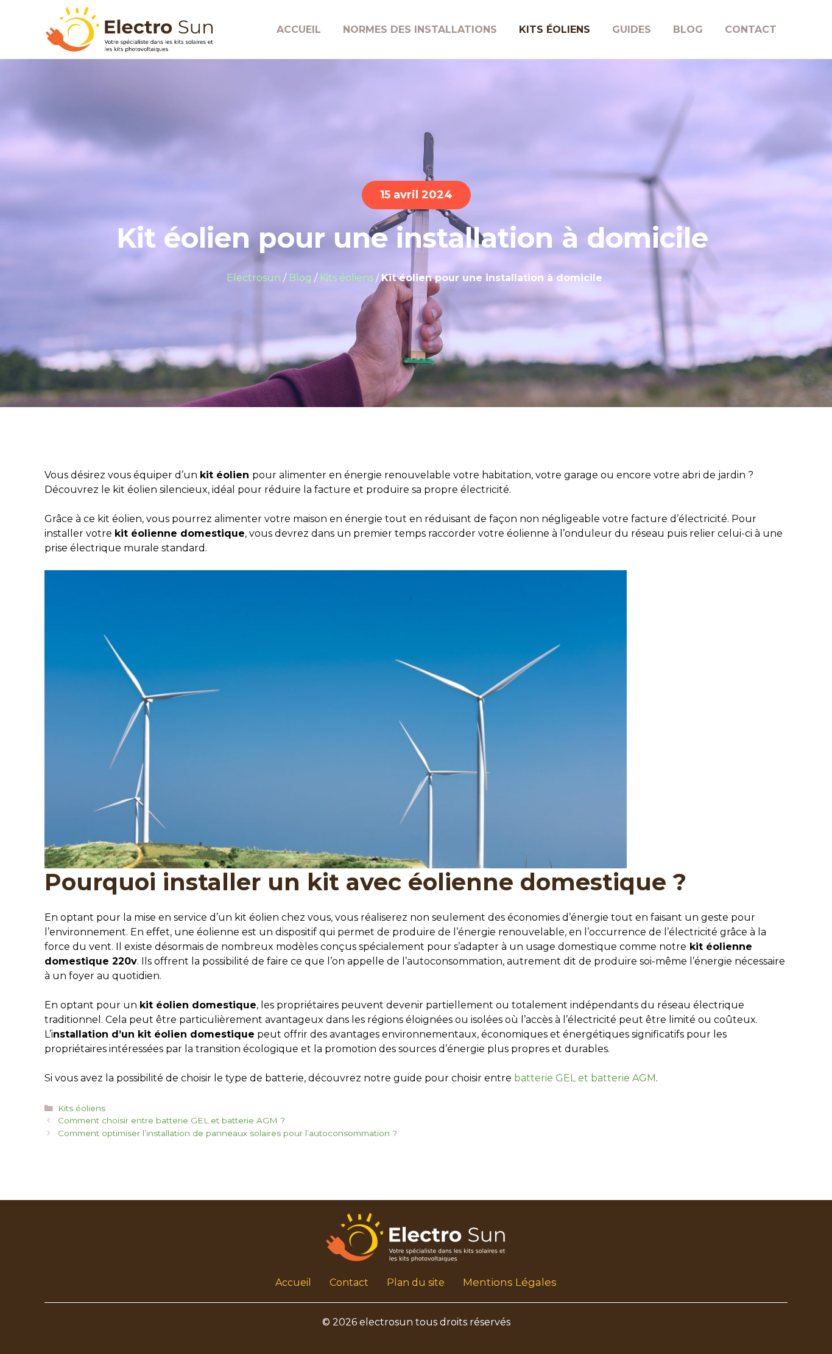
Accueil (299, 29)
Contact (751, 29)
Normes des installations (420, 29)
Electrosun (254, 278)
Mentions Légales (510, 1282)
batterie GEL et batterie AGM (585, 1078)
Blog (688, 29)
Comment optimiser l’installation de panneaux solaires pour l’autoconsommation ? (227, 1133)
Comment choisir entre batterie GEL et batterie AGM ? (171, 1120)
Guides (631, 29)
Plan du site (416, 1282)
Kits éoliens (554, 29)
